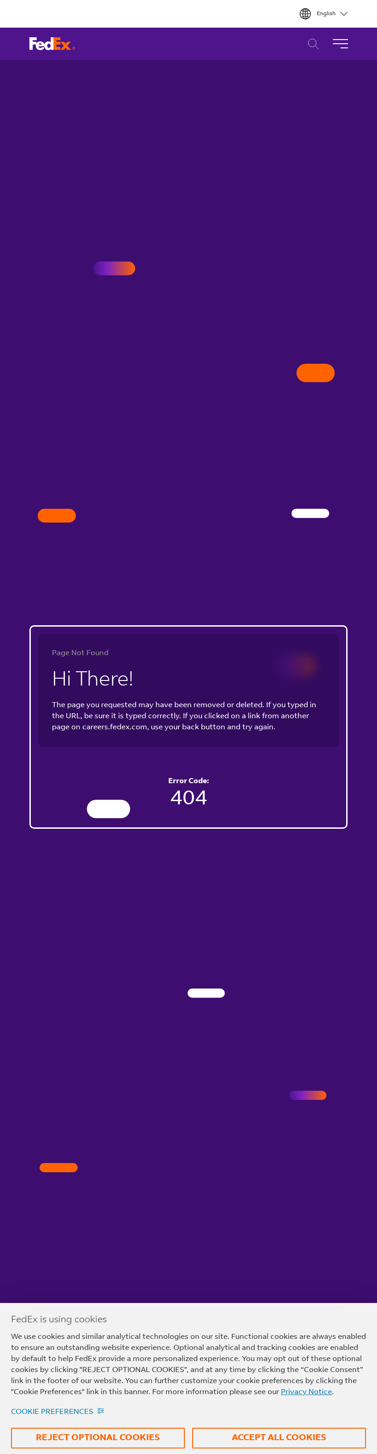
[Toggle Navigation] (340, 43)
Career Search (311, 44)
